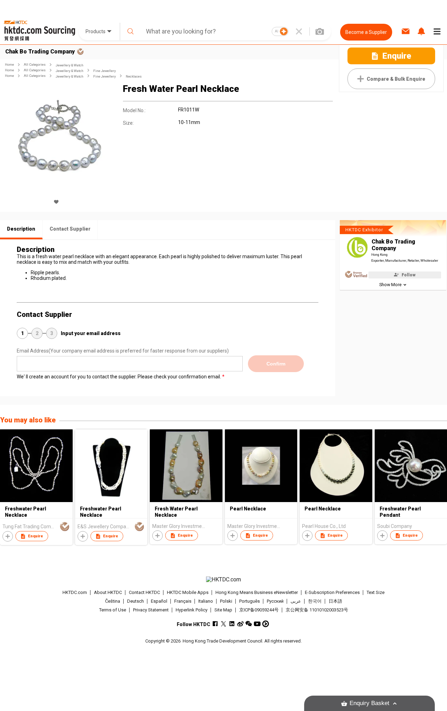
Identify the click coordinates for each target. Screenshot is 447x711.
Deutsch (135, 601)
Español (159, 601)
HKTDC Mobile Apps (187, 592)
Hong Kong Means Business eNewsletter (256, 592)
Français (182, 601)
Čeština (112, 601)
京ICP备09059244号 (259, 609)
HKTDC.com (75, 592)
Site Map (223, 609)
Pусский (275, 601)
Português (249, 601)
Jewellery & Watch (69, 65)
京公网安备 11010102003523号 (317, 609)
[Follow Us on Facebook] (215, 624)
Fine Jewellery (104, 71)
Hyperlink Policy (191, 609)
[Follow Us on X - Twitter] (223, 624)
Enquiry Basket (369, 703)
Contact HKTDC (144, 592)
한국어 (315, 601)
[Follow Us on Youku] (265, 624)
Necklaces (134, 76)
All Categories (35, 64)
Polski (226, 601)
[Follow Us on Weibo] (240, 624)
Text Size (375, 592)
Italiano (205, 601)
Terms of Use (112, 609)
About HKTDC (108, 592)
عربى (296, 601)
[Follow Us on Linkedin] (232, 624)
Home (9, 64)
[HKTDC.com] (223, 579)
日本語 (335, 601)
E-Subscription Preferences (332, 592)
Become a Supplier (366, 32)
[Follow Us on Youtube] (257, 624)
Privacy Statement (151, 609)
